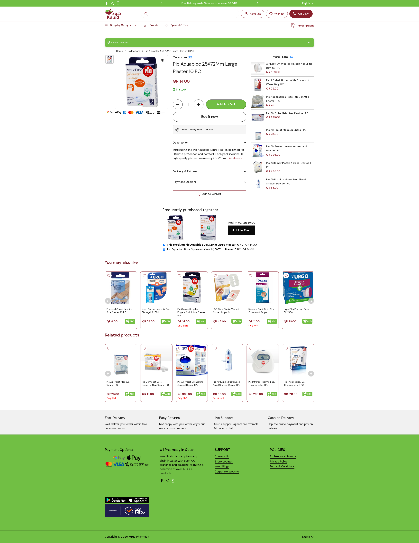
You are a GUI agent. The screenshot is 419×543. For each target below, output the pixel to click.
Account (255, 13)
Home (119, 51)
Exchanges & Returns (283, 456)
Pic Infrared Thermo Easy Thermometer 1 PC (261, 383)
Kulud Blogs (222, 466)
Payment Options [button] (185, 182)
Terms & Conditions (282, 466)
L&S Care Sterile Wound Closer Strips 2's (226, 311)
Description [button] (181, 142)
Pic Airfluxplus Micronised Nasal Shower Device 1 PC (226, 383)
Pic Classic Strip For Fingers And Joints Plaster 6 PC (191, 312)
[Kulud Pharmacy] (113, 14)
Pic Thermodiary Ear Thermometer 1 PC (294, 383)
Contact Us (222, 456)
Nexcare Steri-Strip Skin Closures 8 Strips (261, 311)
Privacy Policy (278, 461)
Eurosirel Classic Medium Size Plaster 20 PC (120, 311)
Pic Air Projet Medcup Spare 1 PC (286, 130)
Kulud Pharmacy (139, 536)
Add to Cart (241, 230)
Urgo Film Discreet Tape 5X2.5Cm (296, 311)
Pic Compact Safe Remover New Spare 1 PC (155, 383)
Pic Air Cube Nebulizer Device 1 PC (287, 113)
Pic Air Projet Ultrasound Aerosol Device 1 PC (190, 383)
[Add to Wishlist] (109, 276)
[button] (178, 104)
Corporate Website (227, 471)
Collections (134, 51)
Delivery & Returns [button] (185, 171)
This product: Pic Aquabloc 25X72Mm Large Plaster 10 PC (205, 244)
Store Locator (224, 461)
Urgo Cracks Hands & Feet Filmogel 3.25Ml (156, 311)
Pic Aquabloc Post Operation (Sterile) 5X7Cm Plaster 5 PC (204, 249)
